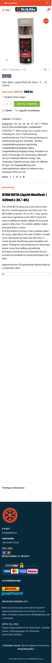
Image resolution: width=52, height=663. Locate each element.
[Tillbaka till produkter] (45, 69)
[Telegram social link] (23, 177)
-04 (19, 124)
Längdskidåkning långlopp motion (18, 148)
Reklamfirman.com (41, 614)
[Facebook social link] (10, 177)
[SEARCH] (47, 3)
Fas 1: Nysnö (34, 131)
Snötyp (32, 158)
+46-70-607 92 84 (10, 542)
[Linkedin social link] (20, 177)
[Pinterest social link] (17, 177)
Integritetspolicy (26, 649)
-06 (27, 124)
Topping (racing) (21, 162)
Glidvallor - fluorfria (33, 141)
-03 (24, 70)
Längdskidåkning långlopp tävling (18, 151)
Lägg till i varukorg (27, 104)
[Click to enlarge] (7, 60)
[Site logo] (26, 10)
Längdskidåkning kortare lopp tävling (19, 144)
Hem (4, 70)
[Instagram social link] (9, 553)
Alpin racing (21, 131)
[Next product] (48, 69)
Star (38, 158)
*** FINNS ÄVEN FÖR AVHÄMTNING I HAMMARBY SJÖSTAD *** (25, 127)
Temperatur (14, 70)
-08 (36, 124)
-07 (31, 124)
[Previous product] (42, 69)
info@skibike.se (9, 533)
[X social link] (13, 177)
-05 (23, 124)
